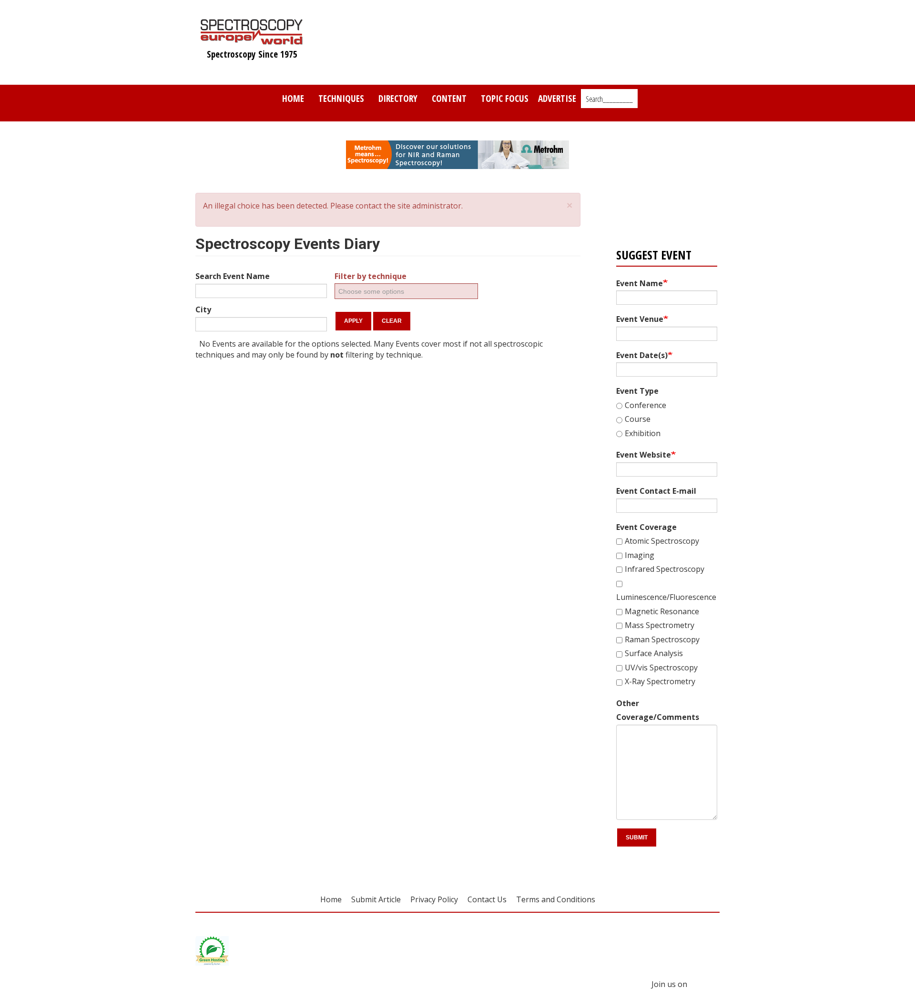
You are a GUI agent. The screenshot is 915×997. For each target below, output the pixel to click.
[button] (569, 205)
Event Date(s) (642, 355)
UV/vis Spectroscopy (661, 667)
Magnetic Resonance (662, 611)
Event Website (643, 454)
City (203, 309)
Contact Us (487, 899)
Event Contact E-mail (656, 491)
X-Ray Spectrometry (660, 681)
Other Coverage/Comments (657, 710)
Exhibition (643, 433)
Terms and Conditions (555, 899)
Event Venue (639, 319)
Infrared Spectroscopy (664, 569)
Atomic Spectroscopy (662, 541)
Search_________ (609, 99)
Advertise (557, 98)
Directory (397, 98)
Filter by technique (371, 276)
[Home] (252, 40)
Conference (645, 405)
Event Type (637, 391)
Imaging (639, 555)
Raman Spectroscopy (662, 639)
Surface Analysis (654, 653)
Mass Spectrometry (659, 625)
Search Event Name (232, 276)
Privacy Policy (434, 899)
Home (293, 98)
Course (638, 419)
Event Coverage (646, 527)
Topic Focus (505, 98)
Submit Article (376, 899)
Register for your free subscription (662, 203)
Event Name (639, 283)
